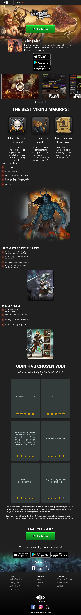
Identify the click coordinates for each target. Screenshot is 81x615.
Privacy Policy (63, 582)
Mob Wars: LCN (16, 579)
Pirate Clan (14, 589)
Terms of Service (64, 579)
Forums (39, 582)
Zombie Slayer (15, 586)
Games (20, 2)
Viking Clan (14, 582)
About (60, 586)
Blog (38, 586)
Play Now (40, 29)
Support (39, 579)
